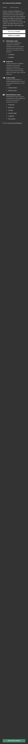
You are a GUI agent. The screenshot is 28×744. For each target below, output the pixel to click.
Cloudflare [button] (11, 57)
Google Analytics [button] (12, 87)
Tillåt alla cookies (14, 31)
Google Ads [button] (11, 104)
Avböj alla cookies (14, 35)
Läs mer (5, 27)
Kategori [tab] (5, 7)
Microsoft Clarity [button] (12, 90)
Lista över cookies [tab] (14, 7)
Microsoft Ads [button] (11, 119)
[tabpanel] (14, 69)
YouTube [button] (10, 110)
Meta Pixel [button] (11, 107)
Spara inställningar (14, 740)
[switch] (3, 40)
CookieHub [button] (11, 54)
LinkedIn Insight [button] (12, 113)
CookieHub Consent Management (15, 123)
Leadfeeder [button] (11, 116)
